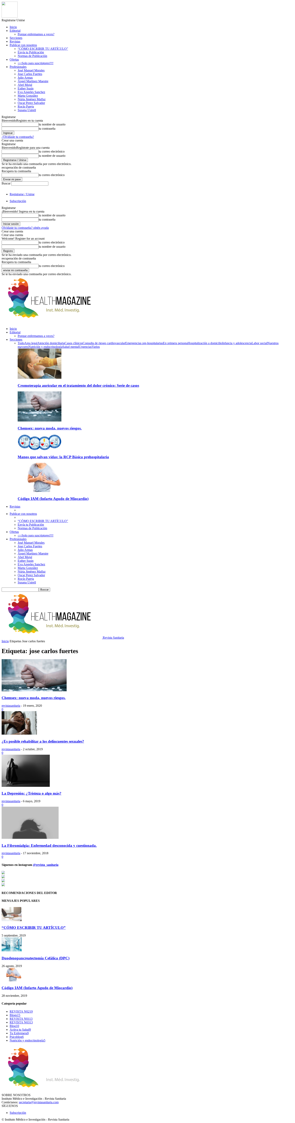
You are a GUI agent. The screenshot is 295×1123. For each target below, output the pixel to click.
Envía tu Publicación (31, 52)
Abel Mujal (25, 85)
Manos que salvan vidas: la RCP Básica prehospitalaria (63, 457)
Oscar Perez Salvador (31, 103)
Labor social (259, 343)
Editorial (15, 30)
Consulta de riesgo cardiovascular (104, 343)
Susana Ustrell (27, 110)
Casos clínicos (74, 343)
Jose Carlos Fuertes (30, 74)
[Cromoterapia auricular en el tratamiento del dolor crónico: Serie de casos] (39, 377)
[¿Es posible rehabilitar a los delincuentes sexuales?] (19, 733)
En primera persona (175, 343)
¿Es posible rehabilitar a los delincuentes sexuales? (43, 741)
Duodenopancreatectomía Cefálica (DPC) (35, 958)
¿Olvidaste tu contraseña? (18, 136)
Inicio (13, 27)
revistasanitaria (11, 705)
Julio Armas (25, 77)
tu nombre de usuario (52, 124)
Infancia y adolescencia (237, 343)
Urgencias (85, 346)
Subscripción (18, 201)
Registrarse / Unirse (22, 194)
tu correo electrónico (52, 151)
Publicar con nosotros (23, 45)
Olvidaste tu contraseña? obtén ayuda (25, 227)
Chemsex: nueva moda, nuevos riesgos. (50, 428)
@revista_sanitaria (45, 864)
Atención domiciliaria (51, 343)
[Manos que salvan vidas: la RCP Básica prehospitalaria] (39, 449)
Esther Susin (26, 88)
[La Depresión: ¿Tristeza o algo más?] (26, 785)
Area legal (30, 343)
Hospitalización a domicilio (205, 343)
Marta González (28, 95)
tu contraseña (47, 128)
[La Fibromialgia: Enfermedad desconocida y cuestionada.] (30, 837)
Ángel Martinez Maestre (33, 81)
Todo (21, 343)
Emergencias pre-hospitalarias (144, 343)
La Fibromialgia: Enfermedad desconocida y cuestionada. (49, 845)
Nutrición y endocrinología (45, 346)
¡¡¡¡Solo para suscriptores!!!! (35, 63)
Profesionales (18, 66)
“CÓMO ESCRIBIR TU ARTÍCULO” (43, 48)
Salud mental (70, 346)
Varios (96, 346)
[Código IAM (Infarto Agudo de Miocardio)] (39, 491)
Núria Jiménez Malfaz (32, 99)
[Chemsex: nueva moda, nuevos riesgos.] (39, 420)
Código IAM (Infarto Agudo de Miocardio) (53, 499)
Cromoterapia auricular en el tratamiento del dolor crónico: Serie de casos (78, 385)
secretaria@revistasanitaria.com (39, 1102)
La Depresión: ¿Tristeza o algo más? (31, 793)
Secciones (16, 38)
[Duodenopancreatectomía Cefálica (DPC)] (12, 950)
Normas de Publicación (32, 56)
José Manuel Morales (31, 70)
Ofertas (14, 59)
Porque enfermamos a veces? (36, 34)
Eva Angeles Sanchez (31, 92)
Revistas (15, 41)
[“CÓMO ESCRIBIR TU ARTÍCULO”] (12, 920)
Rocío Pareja (26, 106)
